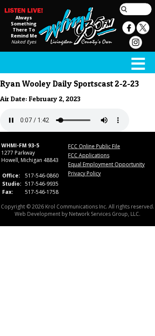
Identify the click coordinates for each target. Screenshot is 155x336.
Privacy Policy (84, 173)
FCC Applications (88, 155)
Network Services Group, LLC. (104, 214)
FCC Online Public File (94, 146)
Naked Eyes (23, 42)
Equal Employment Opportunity (106, 164)
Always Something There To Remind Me (24, 27)
